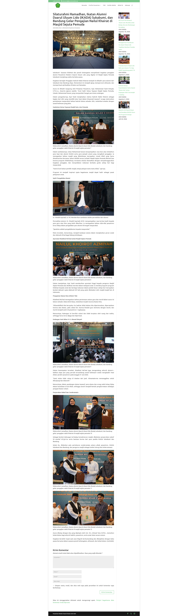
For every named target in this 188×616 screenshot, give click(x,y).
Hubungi (127, 5)
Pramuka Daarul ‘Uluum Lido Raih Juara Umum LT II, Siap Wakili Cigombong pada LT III (127, 68)
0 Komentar (77, 27)
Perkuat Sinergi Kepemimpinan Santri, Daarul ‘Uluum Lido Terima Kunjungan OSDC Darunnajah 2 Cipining (127, 90)
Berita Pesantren (70, 27)
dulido (56, 27)
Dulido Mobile (111, 5)
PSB (104, 5)
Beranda (84, 5)
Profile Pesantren (94, 5)
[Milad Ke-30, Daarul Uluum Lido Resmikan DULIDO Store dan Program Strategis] (124, 108)
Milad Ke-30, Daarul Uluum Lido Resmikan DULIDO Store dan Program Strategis (127, 112)
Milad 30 (120, 5)
